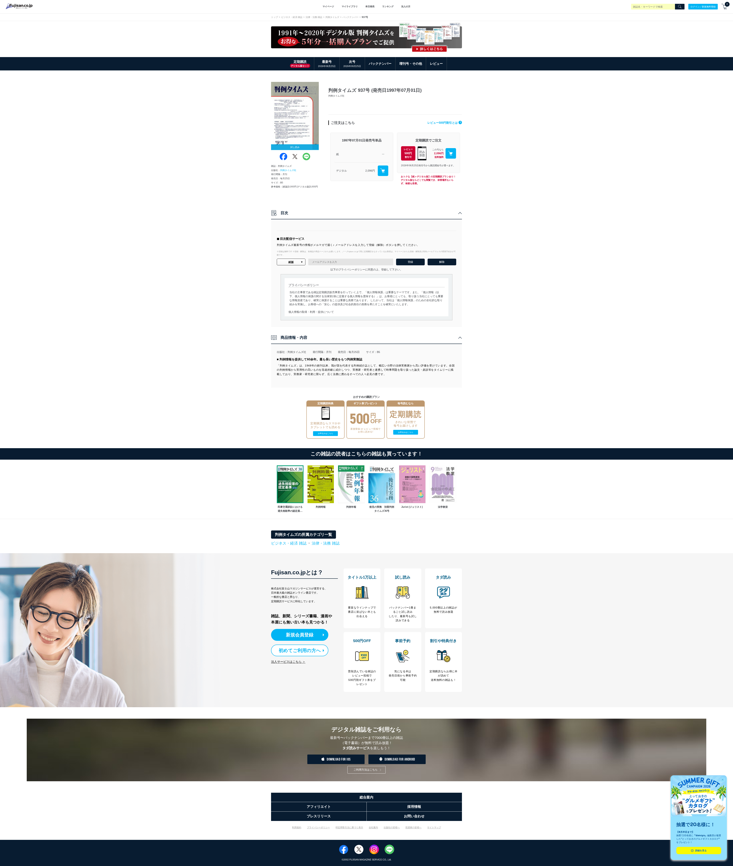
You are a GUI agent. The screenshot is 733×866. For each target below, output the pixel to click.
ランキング (388, 6)
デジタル (341, 170)
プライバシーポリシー (318, 827)
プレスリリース (319, 816)
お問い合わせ (414, 816)
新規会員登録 (299, 634)
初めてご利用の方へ (300, 650)
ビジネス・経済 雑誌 (291, 17)
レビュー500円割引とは (444, 122)
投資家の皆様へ (413, 827)
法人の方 (405, 6)
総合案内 (366, 797)
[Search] (680, 7)
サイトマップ (434, 827)
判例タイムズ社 (288, 170)
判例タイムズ (332, 17)
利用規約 (296, 827)
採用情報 (414, 807)
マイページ (328, 6)
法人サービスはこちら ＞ (288, 661)
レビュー (436, 63)
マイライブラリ (350, 6)
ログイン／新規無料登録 (703, 6)
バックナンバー (350, 17)
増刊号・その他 (410, 63)
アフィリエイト (319, 807)
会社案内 (373, 827)
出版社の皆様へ (392, 827)
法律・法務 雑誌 (314, 17)
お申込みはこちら (325, 433)
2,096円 (370, 170)
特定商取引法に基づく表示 (349, 827)
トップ (274, 17)
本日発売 (370, 6)
